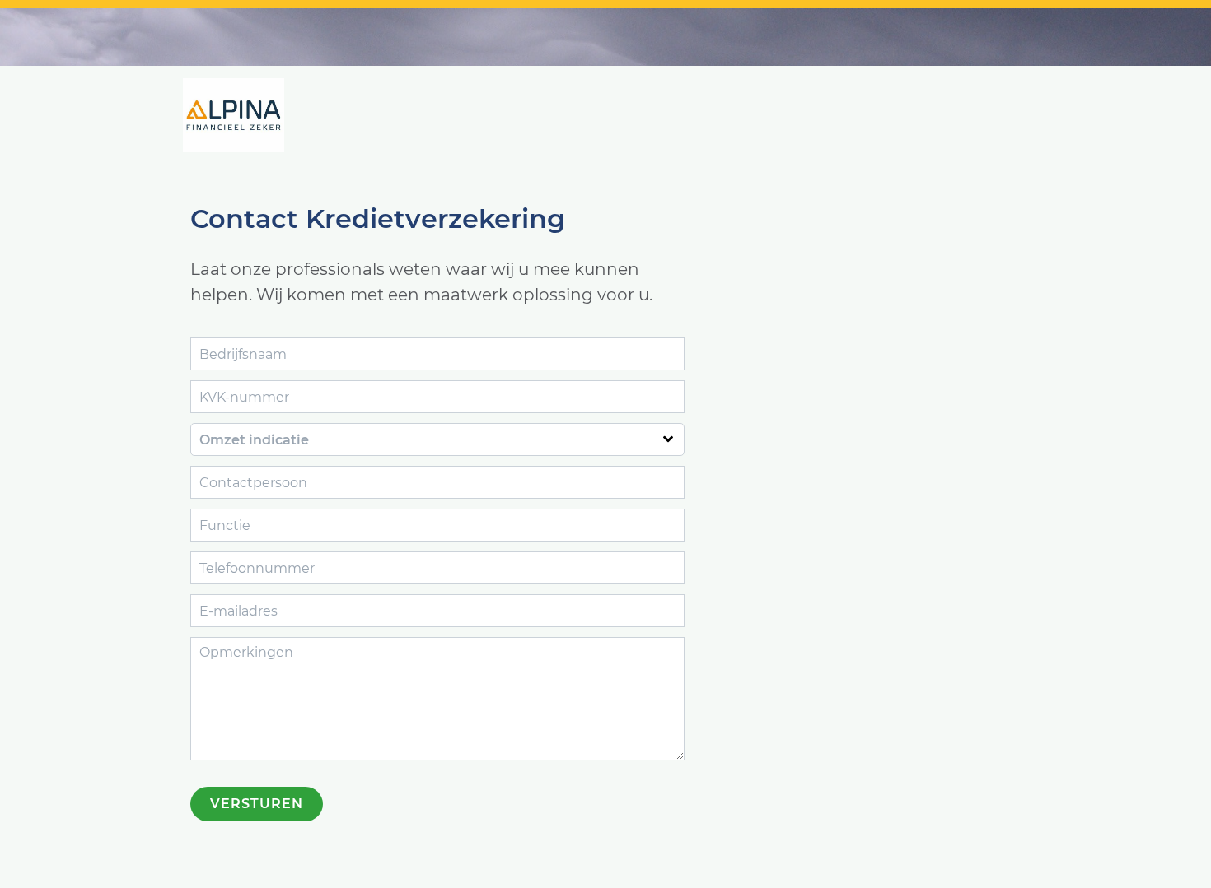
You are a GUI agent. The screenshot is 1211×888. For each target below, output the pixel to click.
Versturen (256, 803)
